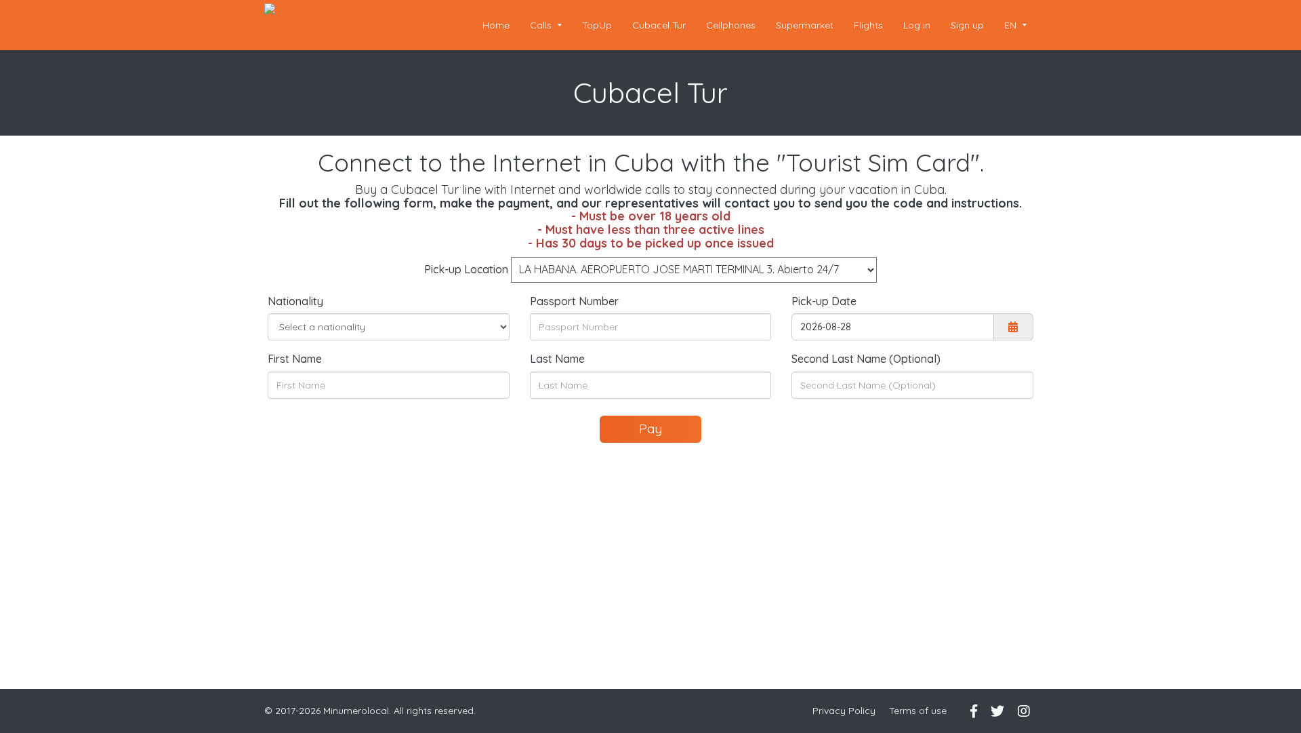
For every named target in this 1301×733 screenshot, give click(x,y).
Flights (868, 25)
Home (496, 25)
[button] (1015, 25)
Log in (916, 25)
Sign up (967, 25)
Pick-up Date (823, 301)
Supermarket (804, 25)
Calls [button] (542, 25)
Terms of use (918, 711)
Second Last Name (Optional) (866, 358)
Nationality (295, 301)
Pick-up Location (466, 269)
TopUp (597, 25)
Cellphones (731, 25)
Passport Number (574, 301)
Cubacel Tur (659, 25)
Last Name (557, 358)
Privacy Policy (843, 711)
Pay (650, 428)
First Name (295, 358)
